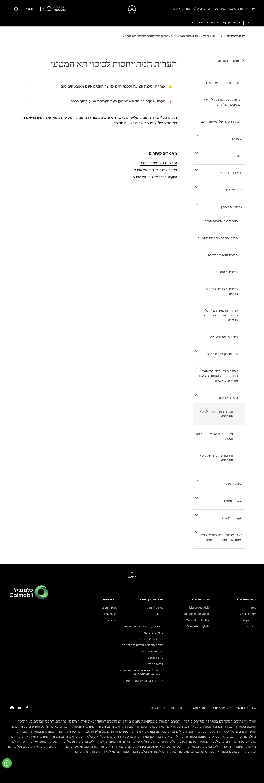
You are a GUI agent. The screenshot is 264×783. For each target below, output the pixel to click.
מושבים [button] (237, 139)
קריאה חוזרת (155, 664)
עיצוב (160, 620)
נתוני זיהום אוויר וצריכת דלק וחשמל (142, 645)
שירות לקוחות (155, 607)
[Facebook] (27, 707)
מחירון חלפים (155, 657)
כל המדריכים (236, 36)
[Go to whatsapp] (7, 763)
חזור (248, 22)
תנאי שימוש (200, 708)
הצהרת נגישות (158, 708)
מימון (253, 607)
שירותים (209, 22)
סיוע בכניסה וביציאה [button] (229, 173)
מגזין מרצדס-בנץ (153, 633)
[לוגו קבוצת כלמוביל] (29, 598)
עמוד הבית (221, 22)
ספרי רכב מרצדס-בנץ (151, 639)
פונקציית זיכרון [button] (232, 190)
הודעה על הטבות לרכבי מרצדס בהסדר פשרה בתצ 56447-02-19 (141, 672)
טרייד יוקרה (249, 620)
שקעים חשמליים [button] (232, 518)
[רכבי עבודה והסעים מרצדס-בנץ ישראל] (132, 9)
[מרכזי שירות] (16, 9)
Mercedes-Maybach (196, 614)
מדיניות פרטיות (179, 708)
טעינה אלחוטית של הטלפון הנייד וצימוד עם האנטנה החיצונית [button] (221, 537)
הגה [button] (240, 156)
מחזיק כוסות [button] (234, 484)
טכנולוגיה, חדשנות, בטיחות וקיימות (143, 626)
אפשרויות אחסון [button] (232, 207)
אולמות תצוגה (109, 607)
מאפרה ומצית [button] (233, 501)
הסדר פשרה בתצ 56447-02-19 (144, 681)
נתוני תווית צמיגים (152, 651)
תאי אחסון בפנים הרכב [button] (222, 354)
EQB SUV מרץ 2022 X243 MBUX (199, 36)
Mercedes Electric (198, 620)
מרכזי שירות (109, 614)
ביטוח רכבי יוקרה (246, 614)
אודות (160, 614)
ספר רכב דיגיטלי (246, 626)
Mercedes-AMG (199, 607)
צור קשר (112, 620)
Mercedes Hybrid (198, 626)
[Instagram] (12, 707)
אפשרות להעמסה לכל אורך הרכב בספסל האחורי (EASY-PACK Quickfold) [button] (218, 376)
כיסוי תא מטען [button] (228, 398)
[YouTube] (19, 707)
